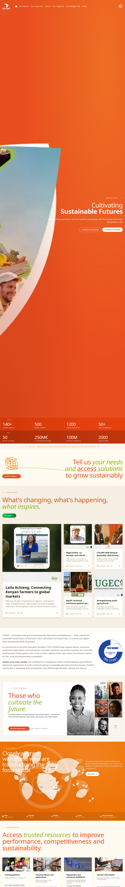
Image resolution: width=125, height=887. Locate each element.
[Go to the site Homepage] (6, 6)
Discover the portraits (18, 728)
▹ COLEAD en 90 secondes (90, 230)
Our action (92, 774)
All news (9, 515)
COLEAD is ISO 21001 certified (14, 662)
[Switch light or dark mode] (120, 6)
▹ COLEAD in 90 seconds (112, 230)
